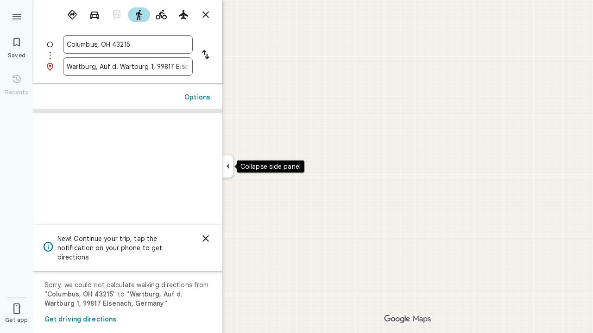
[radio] (72, 15)
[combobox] (128, 44)
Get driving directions (80, 319)
